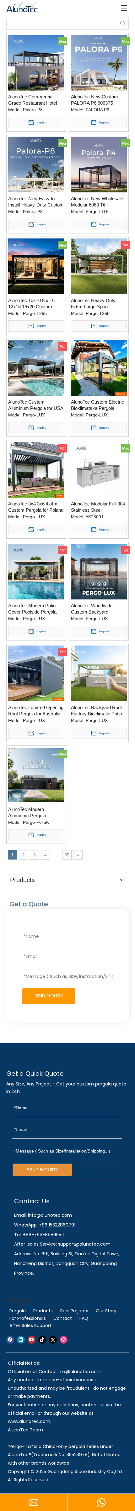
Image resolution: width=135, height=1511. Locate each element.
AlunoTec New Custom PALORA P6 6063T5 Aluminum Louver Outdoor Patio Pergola (98, 100)
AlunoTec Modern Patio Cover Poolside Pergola (32, 608)
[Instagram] (64, 1340)
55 (66, 854)
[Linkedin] (21, 1340)
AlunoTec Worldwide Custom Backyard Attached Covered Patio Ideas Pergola (95, 609)
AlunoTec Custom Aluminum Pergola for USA (35, 405)
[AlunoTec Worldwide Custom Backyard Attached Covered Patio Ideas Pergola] (99, 571)
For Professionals (27, 1318)
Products (43, 1311)
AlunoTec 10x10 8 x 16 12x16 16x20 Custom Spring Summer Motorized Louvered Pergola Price (35, 304)
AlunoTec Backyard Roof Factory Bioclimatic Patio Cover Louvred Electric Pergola (96, 711)
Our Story (106, 1311)
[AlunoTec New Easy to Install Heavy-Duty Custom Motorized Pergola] (36, 164)
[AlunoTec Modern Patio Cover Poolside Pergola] (36, 571)
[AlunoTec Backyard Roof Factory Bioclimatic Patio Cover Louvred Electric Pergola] (99, 673)
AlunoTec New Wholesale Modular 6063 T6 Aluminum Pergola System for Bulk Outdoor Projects (98, 202)
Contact (62, 1318)
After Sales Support (30, 1325)
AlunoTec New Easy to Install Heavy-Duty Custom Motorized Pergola (36, 202)
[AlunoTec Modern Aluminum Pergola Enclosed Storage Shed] (36, 774)
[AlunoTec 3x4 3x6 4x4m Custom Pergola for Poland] (36, 469)
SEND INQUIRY (49, 996)
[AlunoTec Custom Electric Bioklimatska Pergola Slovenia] (99, 367)
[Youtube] (31, 1340)
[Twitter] (53, 1340)
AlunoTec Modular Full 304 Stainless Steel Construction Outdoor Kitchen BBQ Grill (98, 507)
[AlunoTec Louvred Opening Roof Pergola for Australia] (36, 673)
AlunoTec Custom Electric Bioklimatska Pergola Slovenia (97, 405)
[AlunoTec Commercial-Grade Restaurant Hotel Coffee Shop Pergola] (36, 62)
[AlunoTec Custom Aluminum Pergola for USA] (36, 367)
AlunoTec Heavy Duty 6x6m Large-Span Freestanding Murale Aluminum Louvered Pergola (93, 304)
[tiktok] (42, 1340)
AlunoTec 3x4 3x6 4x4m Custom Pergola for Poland (35, 507)
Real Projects (74, 1311)
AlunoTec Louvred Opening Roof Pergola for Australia (35, 710)
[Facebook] (10, 1340)
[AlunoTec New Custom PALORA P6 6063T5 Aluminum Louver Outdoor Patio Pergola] (99, 62)
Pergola (17, 1311)
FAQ (83, 1318)
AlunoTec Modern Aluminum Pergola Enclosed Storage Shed (32, 813)
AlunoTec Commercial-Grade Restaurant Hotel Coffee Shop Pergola (32, 100)
